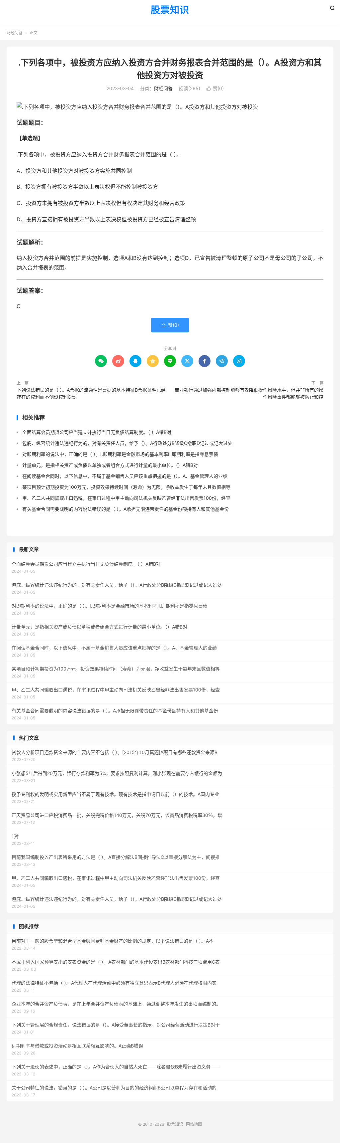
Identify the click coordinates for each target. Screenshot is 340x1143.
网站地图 (194, 1124)
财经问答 (15, 32)
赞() (215, 88)
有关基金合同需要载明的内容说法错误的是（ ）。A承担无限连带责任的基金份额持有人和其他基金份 (125, 509)
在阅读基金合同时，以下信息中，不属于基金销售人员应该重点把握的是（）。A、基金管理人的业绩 (124, 476)
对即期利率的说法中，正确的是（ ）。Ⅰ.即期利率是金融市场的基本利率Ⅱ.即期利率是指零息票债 (120, 454)
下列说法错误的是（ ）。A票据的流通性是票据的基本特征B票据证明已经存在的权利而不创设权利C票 (91, 393)
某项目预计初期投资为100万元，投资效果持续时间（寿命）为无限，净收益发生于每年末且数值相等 (126, 487)
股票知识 (170, 10)
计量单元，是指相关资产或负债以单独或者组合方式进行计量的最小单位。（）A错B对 (110, 465)
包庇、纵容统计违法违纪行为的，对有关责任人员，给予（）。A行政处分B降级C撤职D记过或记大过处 (127, 443)
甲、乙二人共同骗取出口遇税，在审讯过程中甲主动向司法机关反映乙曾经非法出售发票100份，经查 (126, 498)
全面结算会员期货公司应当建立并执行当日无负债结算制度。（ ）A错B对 (96, 432)
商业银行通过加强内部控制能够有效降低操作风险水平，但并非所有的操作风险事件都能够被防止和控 (249, 393)
